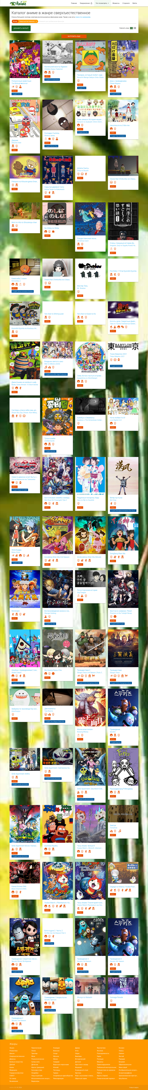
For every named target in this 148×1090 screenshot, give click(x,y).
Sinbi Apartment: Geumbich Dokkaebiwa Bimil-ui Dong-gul (90, 789)
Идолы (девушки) (37, 1067)
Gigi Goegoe (81, 592)
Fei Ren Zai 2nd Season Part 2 (55, 933)
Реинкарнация (58, 1078)
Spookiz (113, 732)
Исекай (55, 1067)
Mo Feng (113, 500)
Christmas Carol (82, 241)
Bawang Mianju (82, 732)
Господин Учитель (51, 133)
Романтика (13, 1051)
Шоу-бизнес (123, 1078)
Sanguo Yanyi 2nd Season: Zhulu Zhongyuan (90, 673)
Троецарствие (116, 670)
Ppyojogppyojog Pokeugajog (121, 789)
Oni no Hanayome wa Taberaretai (23, 479)
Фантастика (101, 1048)
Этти (76, 1051)
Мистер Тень (82, 286)
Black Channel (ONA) (19, 889)
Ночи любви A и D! (117, 418)
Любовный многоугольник (106, 1067)
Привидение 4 (116, 959)
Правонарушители (103, 1064)
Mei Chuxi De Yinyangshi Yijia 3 (55, 500)
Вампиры (78, 1056)
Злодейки (34, 1073)
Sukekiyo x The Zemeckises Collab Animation (90, 420)
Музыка (56, 1056)
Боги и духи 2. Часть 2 (53, 931)
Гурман (55, 1073)
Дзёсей (12, 1064)
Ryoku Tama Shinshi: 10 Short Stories (25, 385)
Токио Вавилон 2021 (118, 354)
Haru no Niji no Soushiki (85, 500)
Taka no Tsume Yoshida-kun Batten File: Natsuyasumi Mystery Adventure (123, 324)
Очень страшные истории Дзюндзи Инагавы (123, 243)
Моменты (116, 3)
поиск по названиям (82, 17)
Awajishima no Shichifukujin (87, 378)
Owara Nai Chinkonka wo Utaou (57, 280)
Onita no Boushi (82, 171)
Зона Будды (17, 550)
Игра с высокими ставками (85, 1076)
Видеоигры (35, 1081)
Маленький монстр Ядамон (55, 67)
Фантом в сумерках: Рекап (121, 611)
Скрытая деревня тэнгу (54, 187)
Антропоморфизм (125, 1073)
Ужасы (121, 1051)
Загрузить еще (74, 36)
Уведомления (86, 3)
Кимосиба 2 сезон (19, 279)
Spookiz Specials (50, 1000)
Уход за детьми (36, 1076)
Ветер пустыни (116, 498)
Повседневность (103, 1053)
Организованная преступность (128, 1076)
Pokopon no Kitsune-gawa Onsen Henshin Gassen (25, 182)
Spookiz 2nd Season (19, 1020)
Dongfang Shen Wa (117, 554)
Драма (77, 1048)
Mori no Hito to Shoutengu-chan (24, 222)
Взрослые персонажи (61, 1064)
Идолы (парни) (102, 1076)
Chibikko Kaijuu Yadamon (53, 69)
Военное (56, 1051)
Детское (78, 1062)
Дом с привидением (118, 81)
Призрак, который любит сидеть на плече (90, 75)
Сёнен (33, 1051)
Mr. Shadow (81, 288)
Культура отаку (36, 1070)
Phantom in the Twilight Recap (121, 613)
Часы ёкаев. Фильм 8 (86, 846)
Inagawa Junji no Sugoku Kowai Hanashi (123, 245)
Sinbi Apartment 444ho (21, 774)
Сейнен (121, 1053)
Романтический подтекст (106, 1078)
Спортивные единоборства (63, 1076)
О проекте (126, 3)
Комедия (56, 1048)
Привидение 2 (17, 1018)
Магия (55, 1059)
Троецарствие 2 (83, 670)
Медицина (13, 1070)
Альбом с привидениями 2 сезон (25, 670)
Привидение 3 (83, 959)
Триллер (34, 1053)
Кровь (12, 1067)
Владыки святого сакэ (53, 361)
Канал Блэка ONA (19, 886)
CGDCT (12, 1076)
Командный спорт (81, 1070)
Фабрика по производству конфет (25, 709)
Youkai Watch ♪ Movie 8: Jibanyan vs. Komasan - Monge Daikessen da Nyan (90, 848)
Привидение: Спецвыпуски (55, 997)
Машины (100, 1062)
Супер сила (35, 1062)
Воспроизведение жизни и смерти (57, 611)
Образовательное (125, 1064)
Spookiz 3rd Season (84, 961)
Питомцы (56, 1070)
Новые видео (133, 1087)
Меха (33, 1056)
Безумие (122, 1062)
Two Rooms (48, 711)
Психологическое (37, 1059)
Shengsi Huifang (50, 613)
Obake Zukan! (16, 673)
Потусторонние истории (87, 590)
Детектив (34, 1064)
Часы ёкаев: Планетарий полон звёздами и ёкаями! (90, 903)
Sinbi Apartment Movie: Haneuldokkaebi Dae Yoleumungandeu (25, 846)
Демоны (13, 1059)
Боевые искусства (16, 1062)
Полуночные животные (21, 81)
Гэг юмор (13, 1078)
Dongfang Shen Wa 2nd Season (56, 557)
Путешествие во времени (106, 1070)
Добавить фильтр (21, 28)
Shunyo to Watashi (84, 997)
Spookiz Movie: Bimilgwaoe (21, 961)
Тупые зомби (49, 438)
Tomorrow (113, 828)
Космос (121, 1048)
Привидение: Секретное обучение (25, 959)
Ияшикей (78, 1067)
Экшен (12, 1048)
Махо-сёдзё (123, 1067)
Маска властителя (85, 729)
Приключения (36, 1048)
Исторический (80, 1059)
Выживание (14, 1081)
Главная (74, 3)
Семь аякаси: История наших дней (90, 119)
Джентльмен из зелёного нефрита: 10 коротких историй (25, 382)
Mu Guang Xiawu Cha (53, 670)
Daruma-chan (16, 143)
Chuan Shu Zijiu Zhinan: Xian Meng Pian (25, 413)
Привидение (115, 729)
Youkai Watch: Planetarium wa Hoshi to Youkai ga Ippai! (90, 905)
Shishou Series (49, 136)
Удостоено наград (81, 1064)
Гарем (99, 1056)
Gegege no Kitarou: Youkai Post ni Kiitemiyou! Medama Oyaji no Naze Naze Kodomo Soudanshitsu (123, 887)
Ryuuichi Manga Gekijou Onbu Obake (90, 77)
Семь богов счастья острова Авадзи (90, 376)
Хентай (121, 1056)
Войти (135, 3)
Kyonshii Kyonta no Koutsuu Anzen (25, 328)
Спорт (55, 1053)
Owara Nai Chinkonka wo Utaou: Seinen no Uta (123, 179)
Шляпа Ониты (83, 168)
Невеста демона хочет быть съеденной (25, 477)
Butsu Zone (16, 552)
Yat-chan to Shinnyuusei (54, 314)
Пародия (122, 1059)
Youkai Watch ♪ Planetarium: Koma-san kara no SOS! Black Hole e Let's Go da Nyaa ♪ (57, 903)
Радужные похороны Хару (88, 498)
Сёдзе (77, 1053)
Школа (12, 1053)
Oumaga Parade (116, 997)
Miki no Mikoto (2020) (52, 364)
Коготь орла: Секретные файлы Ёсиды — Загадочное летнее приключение (123, 321)
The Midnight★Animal (19, 83)
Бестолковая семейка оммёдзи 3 (57, 498)
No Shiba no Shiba (51, 228)
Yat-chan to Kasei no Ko (86, 314)
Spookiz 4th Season (117, 961)
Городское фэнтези (16, 1073)
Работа (99, 1073)
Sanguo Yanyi (115, 673)
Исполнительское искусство (41, 1078)
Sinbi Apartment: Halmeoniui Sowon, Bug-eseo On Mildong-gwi (57, 768)
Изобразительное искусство (128, 1070)
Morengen (16, 611)
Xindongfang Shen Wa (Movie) (89, 557)
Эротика (78, 1073)
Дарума (15, 140)
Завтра (113, 825)
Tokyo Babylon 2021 (117, 356)
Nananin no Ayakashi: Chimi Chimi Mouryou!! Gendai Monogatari (90, 122)
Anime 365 (13, 1087)
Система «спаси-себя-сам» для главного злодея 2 (25, 410)
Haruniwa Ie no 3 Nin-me (119, 125)
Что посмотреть (103, 3)
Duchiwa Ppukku (51, 846)
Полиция (100, 1059)
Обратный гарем (81, 1078)
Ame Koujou (16, 711)
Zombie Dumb (49, 441)
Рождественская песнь (86, 238)
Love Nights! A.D (116, 420)
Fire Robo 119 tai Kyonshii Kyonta (123, 271)
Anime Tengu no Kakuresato (54, 189)
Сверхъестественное (17, 1056)
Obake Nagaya (115, 83)
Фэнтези (100, 1051)
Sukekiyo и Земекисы (86, 418)
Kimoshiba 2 (16, 281)
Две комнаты (50, 709)
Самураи (56, 1062)
